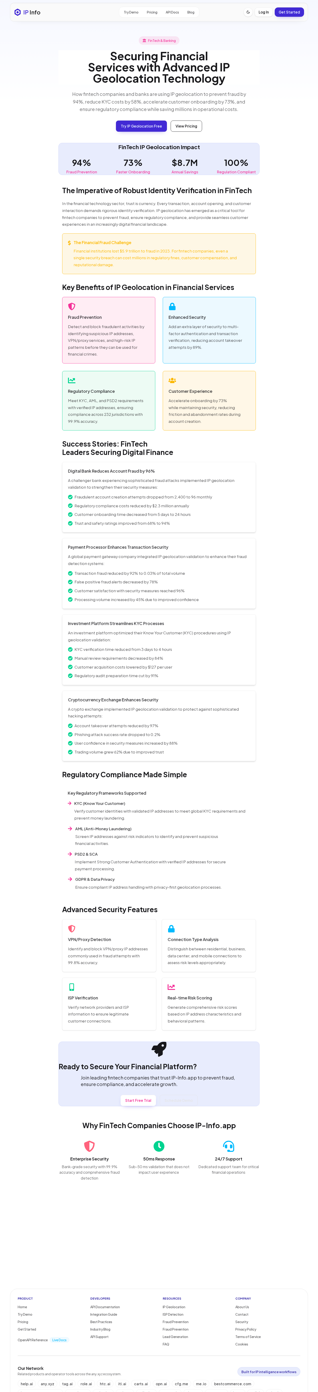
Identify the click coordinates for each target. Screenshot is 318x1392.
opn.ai (161, 1384)
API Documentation (105, 1307)
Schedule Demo (179, 1100)
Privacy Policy (245, 1329)
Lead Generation (175, 1337)
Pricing (152, 12)
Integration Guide (103, 1314)
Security (241, 1322)
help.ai (27, 1384)
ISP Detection (173, 1314)
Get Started (289, 12)
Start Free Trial (138, 1100)
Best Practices (101, 1322)
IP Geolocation (174, 1307)
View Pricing (186, 126)
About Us (242, 1307)
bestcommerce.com (232, 1384)
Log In (264, 12)
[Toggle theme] (248, 12)
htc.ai (105, 1384)
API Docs (172, 12)
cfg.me (181, 1384)
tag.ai (67, 1384)
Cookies (241, 1344)
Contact (241, 1314)
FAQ (166, 1344)
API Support (99, 1337)
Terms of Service (248, 1337)
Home (22, 1307)
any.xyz (47, 1384)
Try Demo (131, 12)
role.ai (86, 1384)
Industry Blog (100, 1329)
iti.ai (122, 1384)
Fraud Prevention (176, 1322)
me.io (201, 1384)
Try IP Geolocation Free (141, 126)
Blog (190, 12)
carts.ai (141, 1384)
